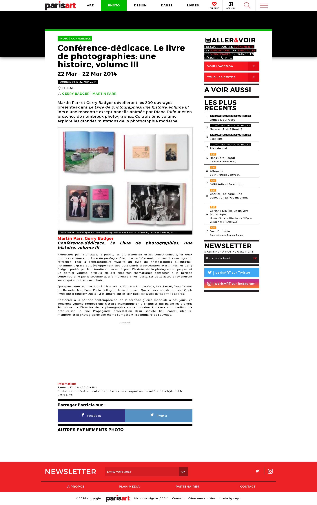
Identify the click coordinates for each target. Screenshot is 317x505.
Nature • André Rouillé (226, 129)
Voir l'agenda (231, 66)
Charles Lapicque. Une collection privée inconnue (229, 195)
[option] (125, 181)
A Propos (76, 486)
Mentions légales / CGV (151, 498)
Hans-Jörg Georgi (222, 158)
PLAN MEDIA (129, 486)
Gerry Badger (76, 94)
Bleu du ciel (218, 148)
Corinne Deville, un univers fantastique (229, 212)
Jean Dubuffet (220, 231)
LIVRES (193, 5)
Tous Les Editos (231, 77)
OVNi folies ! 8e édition (226, 184)
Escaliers (216, 138)
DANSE (167, 5)
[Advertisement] (125, 350)
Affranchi (216, 171)
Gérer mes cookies (201, 498)
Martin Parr (104, 94)
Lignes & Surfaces (222, 119)
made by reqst (230, 498)
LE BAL (68, 88)
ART (90, 5)
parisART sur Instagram (235, 284)
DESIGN (140, 5)
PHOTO (114, 5)
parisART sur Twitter (228, 273)
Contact (248, 486)
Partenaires (187, 486)
